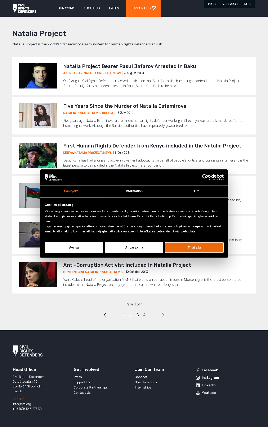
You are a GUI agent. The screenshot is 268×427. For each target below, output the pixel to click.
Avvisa (74, 247)
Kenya (68, 153)
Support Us (82, 382)
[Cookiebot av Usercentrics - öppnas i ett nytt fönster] (205, 177)
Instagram (210, 378)
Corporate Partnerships (91, 387)
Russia (107, 113)
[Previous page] (105, 315)
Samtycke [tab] (71, 191)
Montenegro (73, 272)
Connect (141, 377)
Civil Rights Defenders (24, 8)
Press (212, 4)
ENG (245, 4)
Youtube (209, 393)
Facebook (210, 370)
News (117, 73)
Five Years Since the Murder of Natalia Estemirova (124, 106)
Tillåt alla (194, 247)
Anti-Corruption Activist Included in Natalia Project (127, 265)
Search (232, 4)
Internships (143, 387)
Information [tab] (134, 191)
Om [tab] (196, 191)
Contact (19, 399)
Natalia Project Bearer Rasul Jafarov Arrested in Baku (129, 66)
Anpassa (131, 247)
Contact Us (82, 393)
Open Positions (146, 382)
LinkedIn (209, 385)
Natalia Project (97, 73)
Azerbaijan (72, 73)
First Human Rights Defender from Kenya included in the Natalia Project (152, 146)
